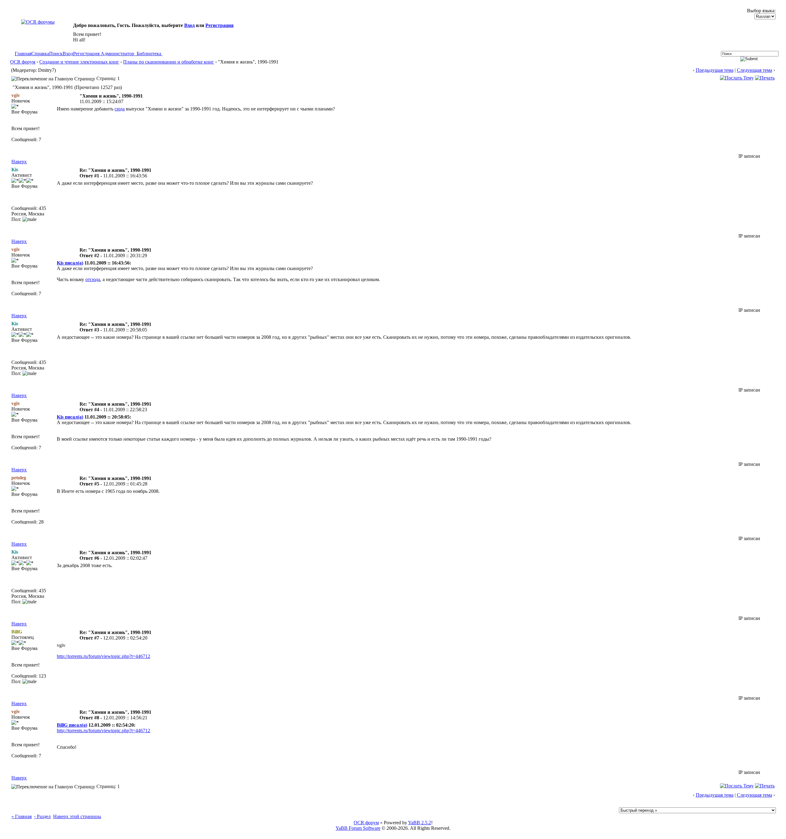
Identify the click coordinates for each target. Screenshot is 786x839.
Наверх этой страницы (77, 816)
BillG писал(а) (72, 725)
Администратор (117, 53)
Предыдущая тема (714, 70)
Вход (189, 25)
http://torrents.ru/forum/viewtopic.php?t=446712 (103, 656)
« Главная (21, 816)
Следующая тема (754, 70)
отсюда (92, 279)
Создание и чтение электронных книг (79, 61)
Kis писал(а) (70, 262)
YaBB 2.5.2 (419, 822)
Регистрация (219, 25)
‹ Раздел (42, 816)
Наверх (19, 161)
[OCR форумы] (38, 22)
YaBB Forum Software (358, 828)
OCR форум (22, 61)
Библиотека (148, 53)
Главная (23, 53)
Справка (40, 53)
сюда (120, 108)
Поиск (56, 53)
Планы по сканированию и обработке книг (168, 61)
